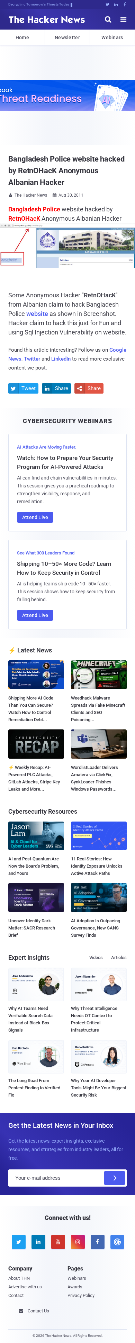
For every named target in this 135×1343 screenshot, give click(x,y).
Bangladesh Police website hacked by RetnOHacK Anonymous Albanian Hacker (66, 171)
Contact (16, 1295)
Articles (119, 957)
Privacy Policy (81, 1295)
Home (22, 37)
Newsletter (67, 37)
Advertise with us (25, 1286)
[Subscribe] (114, 1178)
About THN (19, 1278)
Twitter (32, 359)
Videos (96, 957)
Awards (75, 1286)
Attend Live (35, 517)
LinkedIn (61, 359)
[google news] (116, 1242)
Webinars (112, 37)
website (37, 313)
